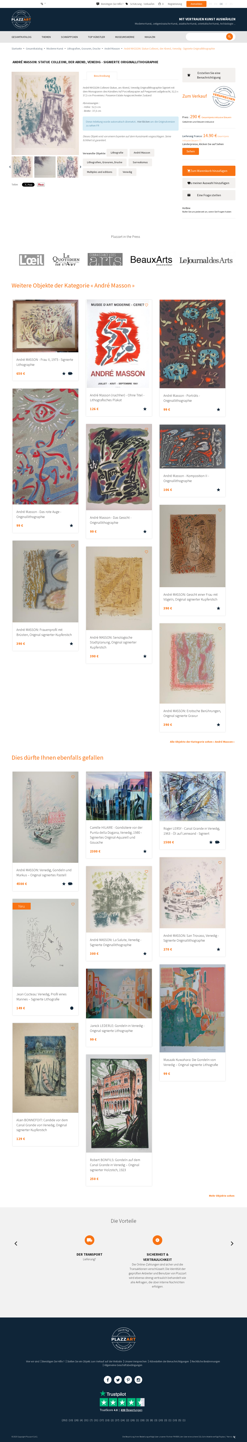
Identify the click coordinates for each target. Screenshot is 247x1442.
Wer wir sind (32, 1361)
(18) (142, 1420)
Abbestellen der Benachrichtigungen (169, 1361)
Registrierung (175, 4)
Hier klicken (143, 121)
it (226, 4)
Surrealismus (140, 162)
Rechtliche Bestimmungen (206, 1361)
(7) (91, 1420)
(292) (64, 1420)
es (231, 4)
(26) (76, 1420)
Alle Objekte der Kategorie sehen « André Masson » (202, 741)
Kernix (230, 1436)
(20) (161, 1420)
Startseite (17, 48)
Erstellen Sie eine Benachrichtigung (209, 75)
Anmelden (196, 4)
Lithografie (117, 152)
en (215, 4)
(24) (123, 1420)
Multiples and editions (99, 172)
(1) (137, 1420)
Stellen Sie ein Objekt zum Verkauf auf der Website (94, 1361)
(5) (179, 1420)
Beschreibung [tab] (102, 76)
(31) (86, 1420)
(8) (151, 1420)
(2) (112, 1420)
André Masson (112, 48)
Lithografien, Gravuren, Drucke (83, 48)
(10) (71, 1420)
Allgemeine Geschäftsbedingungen (123, 1365)
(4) (81, 1420)
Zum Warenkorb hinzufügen (208, 171)
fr (210, 4)
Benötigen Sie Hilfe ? (53, 1361)
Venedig (127, 172)
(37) (102, 1420)
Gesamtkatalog (34, 48)
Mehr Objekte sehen (221, 1195)
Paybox (222, 1436)
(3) (147, 1420)
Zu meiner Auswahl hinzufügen (209, 183)
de (221, 4)
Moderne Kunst (55, 48)
